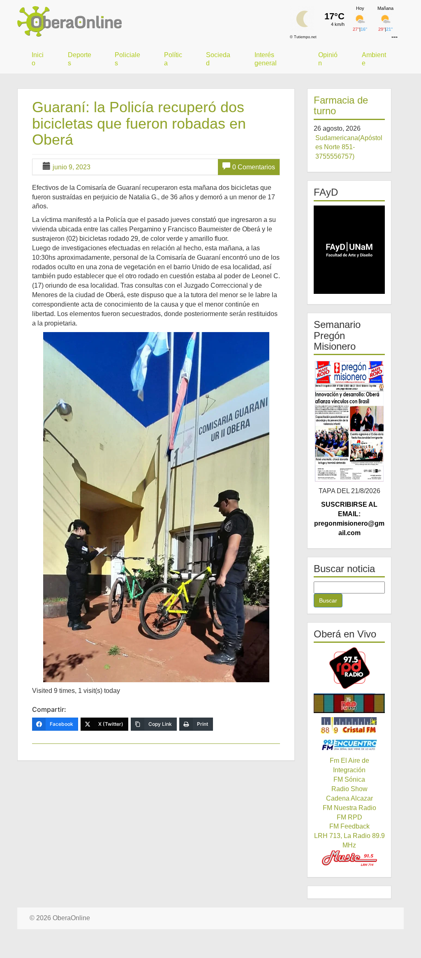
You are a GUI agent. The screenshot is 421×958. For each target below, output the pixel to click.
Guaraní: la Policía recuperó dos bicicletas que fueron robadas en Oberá (139, 123)
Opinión (328, 59)
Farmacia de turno (341, 105)
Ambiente (374, 59)
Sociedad (218, 59)
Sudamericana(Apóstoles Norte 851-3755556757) (348, 147)
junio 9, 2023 (71, 167)
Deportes (79, 59)
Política (173, 59)
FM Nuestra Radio (349, 807)
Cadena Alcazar (349, 798)
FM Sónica (349, 779)
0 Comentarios (253, 167)
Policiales (127, 59)
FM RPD (349, 817)
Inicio (38, 59)
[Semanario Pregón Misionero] (349, 420)
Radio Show (349, 788)
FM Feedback (349, 826)
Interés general (265, 59)
